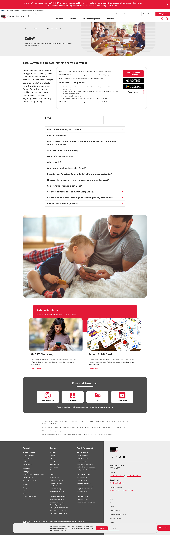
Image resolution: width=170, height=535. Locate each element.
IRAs (24, 493)
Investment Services (82, 480)
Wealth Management (91, 19)
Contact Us (127, 14)
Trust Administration (82, 458)
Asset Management (82, 455)
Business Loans (54, 477)
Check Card (26, 458)
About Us (110, 19)
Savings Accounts (28, 488)
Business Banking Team (57, 491)
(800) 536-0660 (117, 483)
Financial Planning (82, 477)
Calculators (72, 400)
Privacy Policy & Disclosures (118, 514)
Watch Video (133, 92)
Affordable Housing (55, 489)
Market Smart (54, 467)
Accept (102, 528)
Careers (118, 14)
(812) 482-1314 (117, 475)
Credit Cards (26, 461)
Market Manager (54, 464)
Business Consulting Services (85, 486)
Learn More (36, 368)
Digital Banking (40, 29)
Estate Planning (81, 461)
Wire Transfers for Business (58, 510)
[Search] (167, 19)
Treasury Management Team (58, 513)
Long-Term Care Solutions (84, 489)
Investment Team (82, 491)
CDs (24, 490)
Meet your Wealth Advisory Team (86, 470)
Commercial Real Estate (57, 480)
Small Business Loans (56, 483)
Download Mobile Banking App (133, 73)
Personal (59, 19)
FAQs (97, 400)
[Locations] (162, 19)
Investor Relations (148, 14)
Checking (52, 455)
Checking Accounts (28, 455)
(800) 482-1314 (134, 475)
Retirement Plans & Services (85, 464)
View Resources (107, 407)
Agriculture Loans (55, 486)
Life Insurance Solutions (83, 483)
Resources (137, 14)
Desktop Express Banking (57, 505)
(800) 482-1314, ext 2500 (121, 490)
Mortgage (26, 472)
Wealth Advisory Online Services (86, 467)
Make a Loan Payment (29, 480)
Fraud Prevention (48, 400)
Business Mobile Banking (57, 502)
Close (114, 528)
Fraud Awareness (115, 510)
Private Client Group (82, 499)
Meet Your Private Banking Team (86, 502)
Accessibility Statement (116, 518)
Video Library (122, 400)
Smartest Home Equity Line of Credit (33, 474)
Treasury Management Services (59, 507)
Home (26, 29)
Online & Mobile (51, 29)
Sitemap (112, 522)
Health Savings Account (29, 496)
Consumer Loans (28, 477)
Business (73, 19)
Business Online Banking (57, 499)
